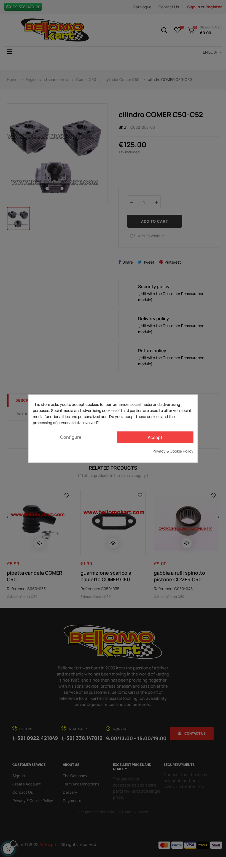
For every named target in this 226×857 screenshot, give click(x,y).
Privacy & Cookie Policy (172, 450)
